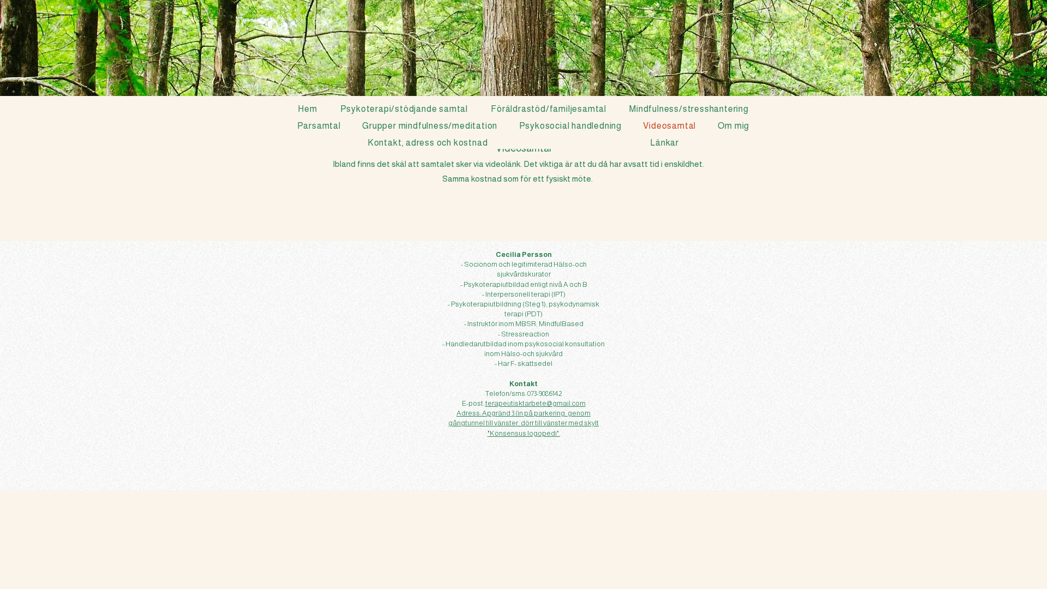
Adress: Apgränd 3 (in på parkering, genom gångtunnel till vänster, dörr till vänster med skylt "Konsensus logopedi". (523, 423)
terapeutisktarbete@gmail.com (535, 403)
